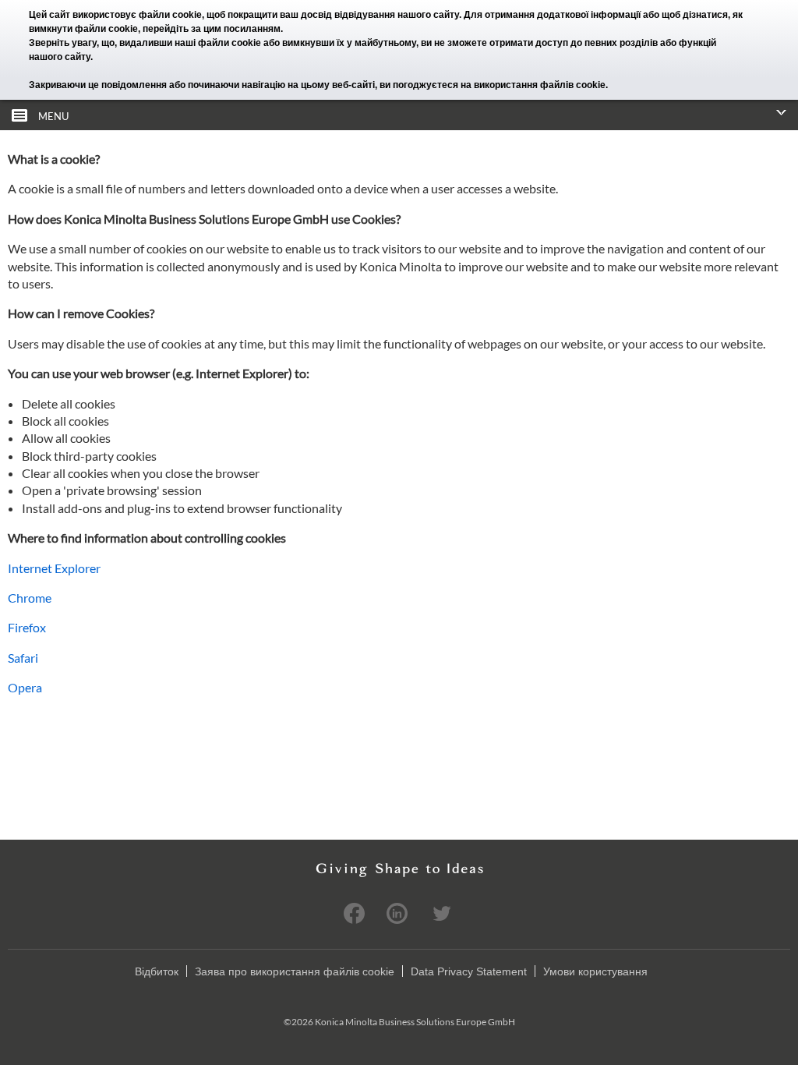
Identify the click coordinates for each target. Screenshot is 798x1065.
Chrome (29, 597)
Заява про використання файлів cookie (294, 971)
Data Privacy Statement (469, 971)
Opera (25, 687)
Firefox (27, 627)
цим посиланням (242, 28)
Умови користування (595, 971)
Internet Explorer (54, 568)
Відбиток (156, 971)
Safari (23, 657)
